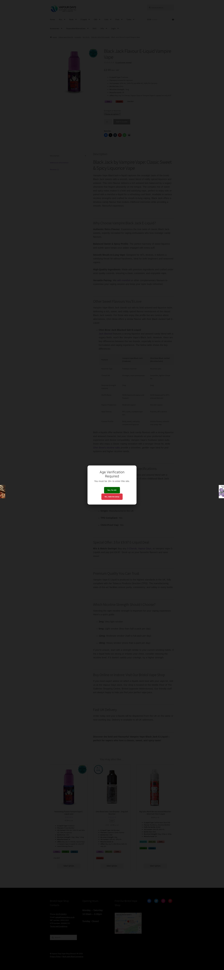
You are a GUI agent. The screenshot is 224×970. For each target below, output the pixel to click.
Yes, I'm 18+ (112, 490)
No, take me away (112, 496)
